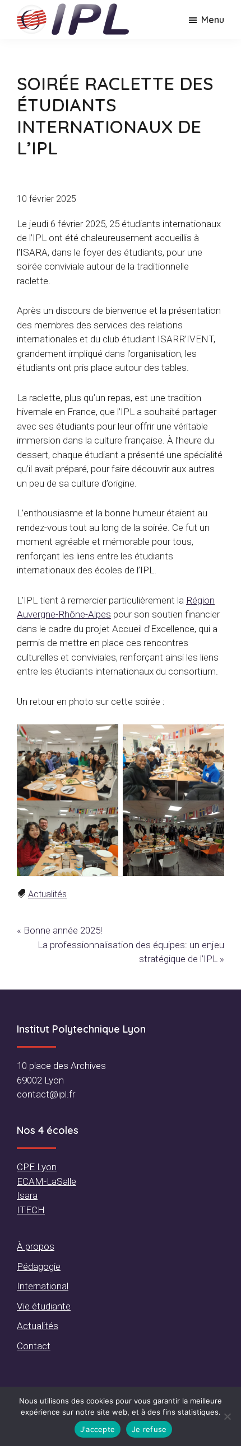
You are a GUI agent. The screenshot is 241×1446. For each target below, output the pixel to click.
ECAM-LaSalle (46, 1181)
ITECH (31, 1210)
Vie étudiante (44, 1306)
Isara (27, 1195)
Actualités (47, 894)
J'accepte (97, 1429)
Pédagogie (39, 1266)
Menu (212, 19)
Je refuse (149, 1429)
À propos (35, 1246)
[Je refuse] (227, 1416)
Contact (33, 1345)
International (42, 1286)
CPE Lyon (37, 1166)
